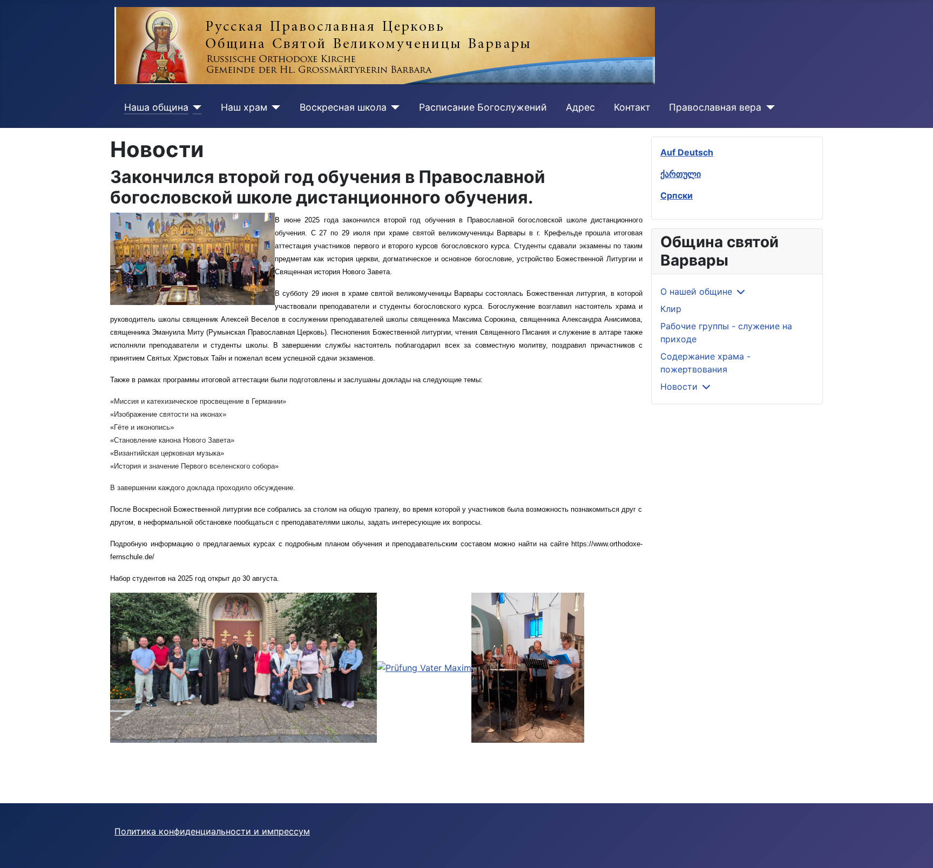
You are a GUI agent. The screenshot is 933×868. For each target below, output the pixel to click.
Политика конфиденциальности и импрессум (212, 831)
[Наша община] (195, 107)
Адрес (580, 107)
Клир (670, 308)
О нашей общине (696, 291)
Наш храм (244, 107)
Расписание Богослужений (483, 107)
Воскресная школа (343, 107)
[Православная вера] (768, 107)
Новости (679, 386)
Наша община (156, 107)
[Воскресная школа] (393, 107)
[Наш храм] (274, 107)
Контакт (632, 107)
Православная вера (715, 107)
